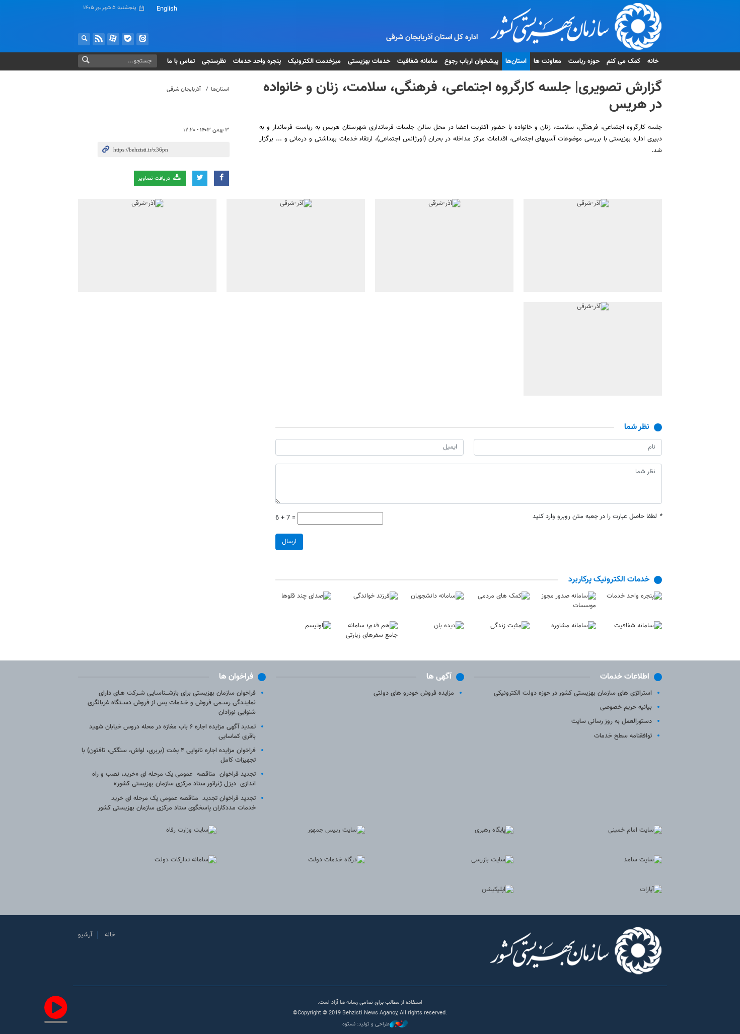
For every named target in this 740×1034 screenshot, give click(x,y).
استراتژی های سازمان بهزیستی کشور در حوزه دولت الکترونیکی (573, 693)
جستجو (84, 39)
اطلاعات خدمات (624, 677)
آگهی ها (439, 677)
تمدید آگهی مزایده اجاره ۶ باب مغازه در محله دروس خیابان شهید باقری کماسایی (172, 732)
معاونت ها (547, 61)
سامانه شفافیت (417, 61)
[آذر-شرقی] (593, 245)
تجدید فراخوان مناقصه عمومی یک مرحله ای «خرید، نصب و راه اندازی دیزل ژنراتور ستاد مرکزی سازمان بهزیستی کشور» (174, 779)
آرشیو (85, 935)
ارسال (289, 542)
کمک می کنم (623, 61)
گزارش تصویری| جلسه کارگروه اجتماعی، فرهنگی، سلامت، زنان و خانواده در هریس (462, 96)
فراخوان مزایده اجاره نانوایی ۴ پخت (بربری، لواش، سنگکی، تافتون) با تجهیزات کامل (169, 755)
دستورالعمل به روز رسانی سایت (611, 721)
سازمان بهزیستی (568, 26)
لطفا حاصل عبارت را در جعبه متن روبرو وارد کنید (597, 517)
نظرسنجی (214, 61)
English (167, 9)
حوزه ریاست (584, 61)
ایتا (142, 39)
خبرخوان (99, 39)
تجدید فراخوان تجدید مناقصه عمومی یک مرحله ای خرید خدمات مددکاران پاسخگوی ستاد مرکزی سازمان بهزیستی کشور (177, 803)
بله (128, 39)
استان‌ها (516, 61)
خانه (652, 61)
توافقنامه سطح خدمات (623, 736)
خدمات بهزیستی (369, 61)
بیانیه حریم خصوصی (626, 707)
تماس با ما (181, 61)
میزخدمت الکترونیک (314, 61)
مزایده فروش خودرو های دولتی (414, 693)
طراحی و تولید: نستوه (366, 1024)
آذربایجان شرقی (184, 89)
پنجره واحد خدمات (257, 61)
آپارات (113, 39)
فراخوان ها (236, 677)
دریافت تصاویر (155, 178)
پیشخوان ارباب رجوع (471, 61)
